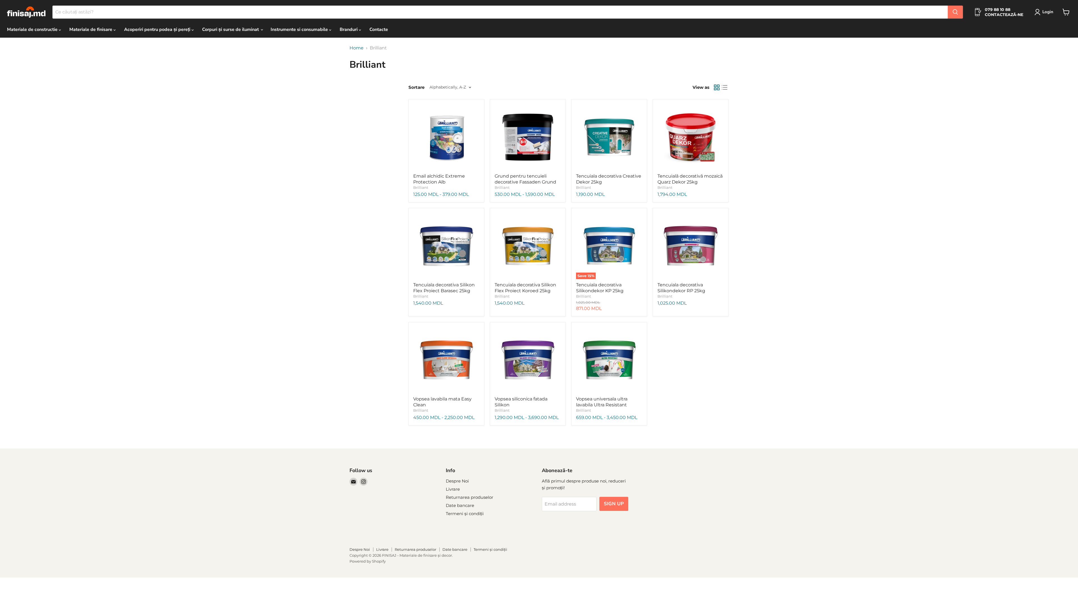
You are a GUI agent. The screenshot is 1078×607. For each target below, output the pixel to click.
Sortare (416, 87)
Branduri (349, 29)
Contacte (378, 29)
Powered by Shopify (368, 561)
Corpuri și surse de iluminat (231, 29)
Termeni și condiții (465, 513)
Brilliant (420, 187)
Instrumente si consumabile (300, 29)
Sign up (614, 503)
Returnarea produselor (469, 497)
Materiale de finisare (91, 29)
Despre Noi (457, 481)
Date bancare (460, 505)
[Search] (955, 12)
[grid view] (717, 87)
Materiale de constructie (33, 29)
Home (357, 48)
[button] (1045, 12)
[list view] (724, 87)
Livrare (453, 489)
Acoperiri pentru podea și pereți (157, 29)
